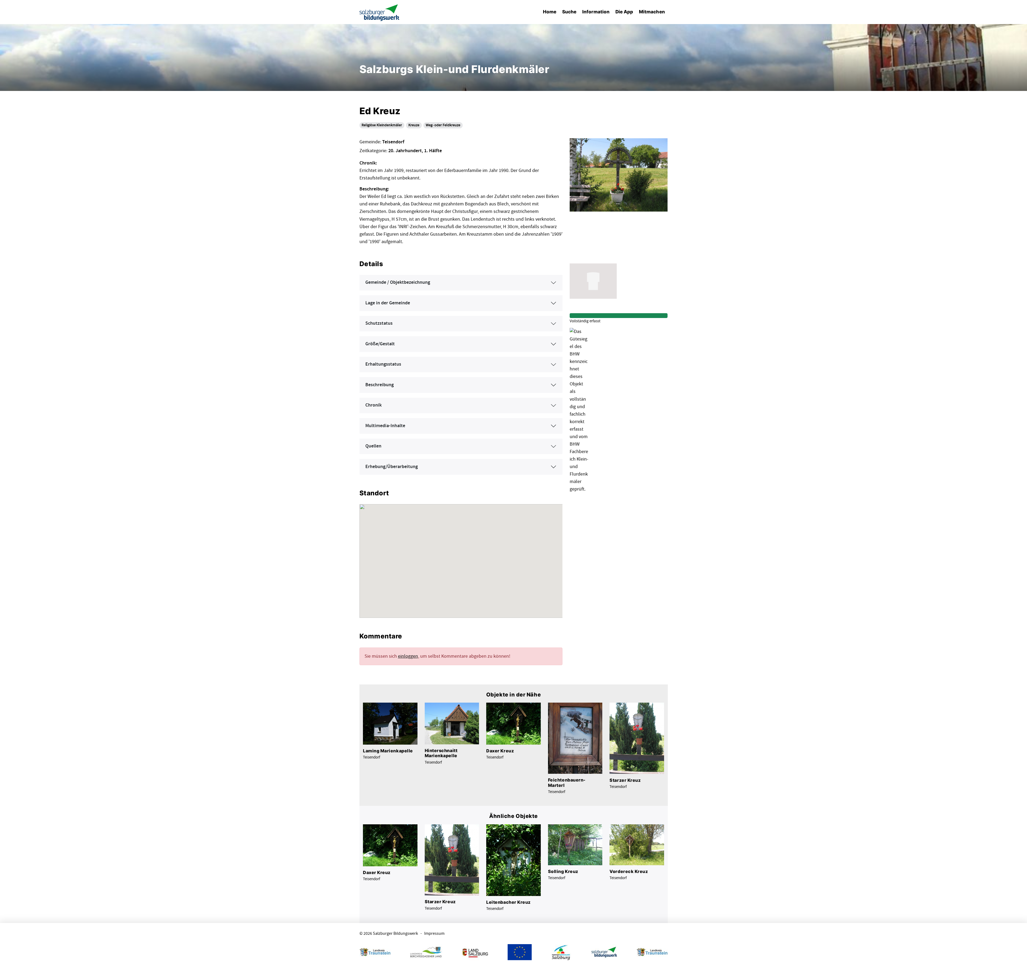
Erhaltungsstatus (383, 364)
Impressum (434, 933)
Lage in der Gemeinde (387, 303)
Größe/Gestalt (380, 344)
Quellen (373, 446)
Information (596, 11)
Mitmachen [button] (652, 11)
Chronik (373, 405)
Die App (624, 11)
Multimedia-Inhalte (385, 426)
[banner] (379, 12)
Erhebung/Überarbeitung (391, 467)
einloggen (408, 656)
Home (549, 11)
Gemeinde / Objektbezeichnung (397, 282)
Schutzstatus (379, 323)
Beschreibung (379, 385)
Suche (569, 11)
